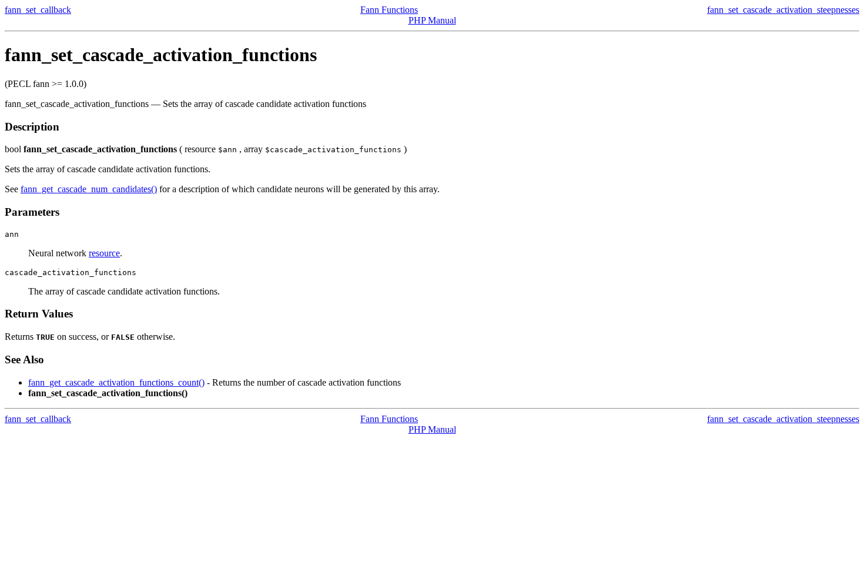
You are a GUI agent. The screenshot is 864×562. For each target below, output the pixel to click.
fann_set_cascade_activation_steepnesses (783, 10)
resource (104, 253)
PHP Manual (432, 20)
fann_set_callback (38, 10)
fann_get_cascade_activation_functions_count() (116, 382)
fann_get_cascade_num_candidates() (89, 189)
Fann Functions (389, 10)
